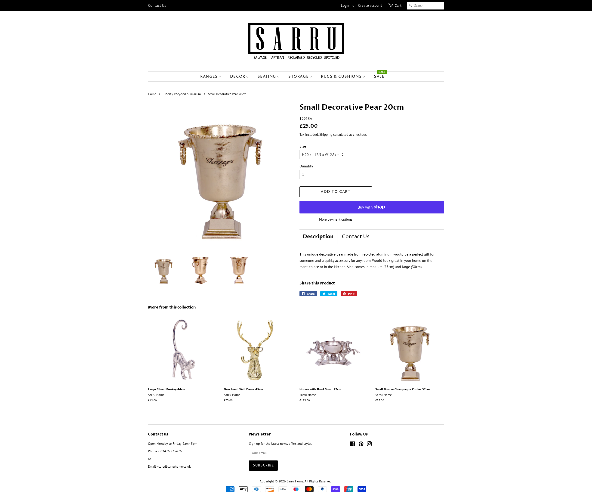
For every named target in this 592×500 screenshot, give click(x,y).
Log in (345, 5)
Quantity (306, 166)
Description (318, 236)
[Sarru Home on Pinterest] (361, 445)
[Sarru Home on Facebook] (352, 445)
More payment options (335, 219)
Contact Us (157, 5)
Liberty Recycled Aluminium (182, 94)
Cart (398, 5)
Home (152, 94)
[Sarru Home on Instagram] (369, 445)
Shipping (325, 134)
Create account (370, 5)
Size (302, 146)
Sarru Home (295, 481)
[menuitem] (213, 76)
